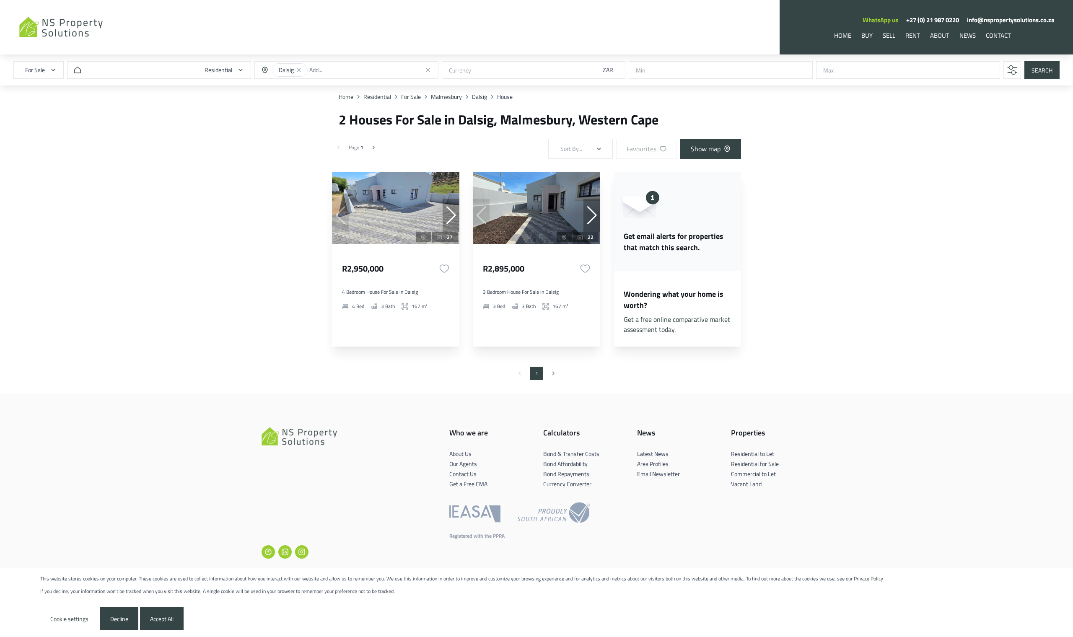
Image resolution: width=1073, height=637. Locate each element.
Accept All (162, 618)
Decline (119, 618)
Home (346, 96)
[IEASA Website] (474, 514)
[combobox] (341, 70)
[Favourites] (444, 269)
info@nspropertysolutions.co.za (1011, 20)
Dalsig (479, 96)
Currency (460, 70)
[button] (298, 70)
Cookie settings (69, 618)
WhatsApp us (880, 20)
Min (640, 70)
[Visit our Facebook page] (268, 552)
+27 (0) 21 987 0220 (932, 20)
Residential (377, 96)
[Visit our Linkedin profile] (285, 552)
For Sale (411, 96)
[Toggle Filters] (1012, 70)
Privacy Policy (868, 579)
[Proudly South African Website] (553, 514)
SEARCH (1042, 70)
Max (828, 70)
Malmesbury (446, 96)
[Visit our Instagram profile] (301, 552)
